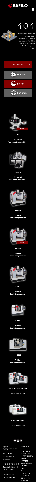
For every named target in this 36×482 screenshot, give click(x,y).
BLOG (23, 449)
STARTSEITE (25, 446)
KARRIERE (24, 461)
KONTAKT (24, 480)
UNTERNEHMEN (27, 456)
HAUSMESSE (25, 466)
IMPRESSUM (25, 478)
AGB (22, 471)
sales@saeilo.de (9, 477)
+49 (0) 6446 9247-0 (11, 464)
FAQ (22, 468)
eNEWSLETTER (26, 463)
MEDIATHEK (25, 458)
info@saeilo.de (8, 474)
